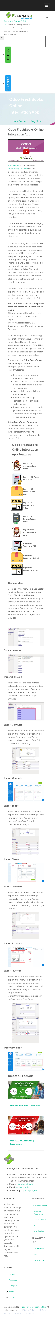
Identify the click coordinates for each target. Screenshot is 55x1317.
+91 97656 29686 (30, 1190)
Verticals (37, 1255)
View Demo (19, 121)
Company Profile (40, 1205)
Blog (35, 1225)
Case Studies (39, 1231)
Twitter (11, 1291)
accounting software (18, 169)
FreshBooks (13, 165)
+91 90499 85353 (24, 1184)
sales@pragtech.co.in (26, 1187)
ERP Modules (39, 1249)
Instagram (13, 1286)
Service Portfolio (40, 1220)
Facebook (13, 1280)
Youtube (12, 1297)
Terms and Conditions (24, 1313)
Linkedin (12, 1274)
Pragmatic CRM (40, 1260)
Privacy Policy (29, 1310)
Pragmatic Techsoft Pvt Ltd (34, 1307)
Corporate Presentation (38, 1212)
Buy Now (36, 121)
